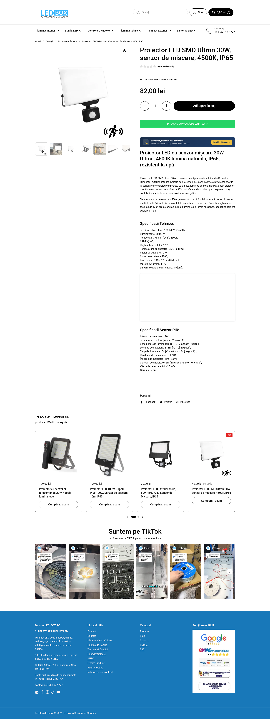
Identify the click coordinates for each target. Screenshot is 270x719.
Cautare (92, 635)
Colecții (49, 41)
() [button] (225, 13)
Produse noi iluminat (68, 41)
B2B (142, 649)
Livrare (144, 644)
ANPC (91, 658)
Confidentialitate (97, 654)
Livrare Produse (96, 663)
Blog (142, 635)
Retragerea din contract (100, 672)
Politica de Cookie (97, 644)
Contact (92, 631)
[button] (144, 106)
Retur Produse (95, 667)
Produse (144, 631)
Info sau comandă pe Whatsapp (187, 123)
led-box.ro (68, 713)
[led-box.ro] (54, 12)
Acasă (38, 41)
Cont (201, 12)
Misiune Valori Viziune (100, 640)
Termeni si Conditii (98, 649)
